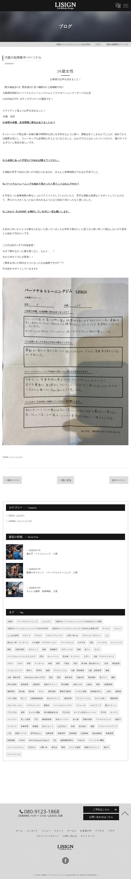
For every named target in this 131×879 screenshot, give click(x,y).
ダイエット (33, 649)
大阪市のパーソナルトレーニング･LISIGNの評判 (27, 628)
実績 (79, 649)
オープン (114, 712)
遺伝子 (106, 747)
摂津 (58, 663)
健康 (48, 670)
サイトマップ (88, 836)
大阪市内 (80, 677)
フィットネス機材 (96, 740)
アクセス (38, 635)
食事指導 (49, 733)
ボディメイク (67, 649)
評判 (41, 656)
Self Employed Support (39, 740)
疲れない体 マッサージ (17, 642)
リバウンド (12, 726)
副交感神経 (97, 733)
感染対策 (68, 698)
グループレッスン (14, 705)
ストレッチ (81, 705)
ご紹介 (108, 691)
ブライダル (12, 712)
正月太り (32, 747)
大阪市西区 (20, 649)
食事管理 (24, 726)
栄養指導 (61, 733)
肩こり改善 (25, 719)
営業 (29, 663)
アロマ (10, 663)
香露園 (35, 726)
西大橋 (22, 691)
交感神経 (84, 733)
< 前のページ (12, 480)
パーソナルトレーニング (27, 621)
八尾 (9, 733)
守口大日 (66, 712)
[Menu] (125, 5)
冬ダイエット (47, 726)
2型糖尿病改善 (37, 698)
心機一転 (43, 747)
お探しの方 (77, 684)
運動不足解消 (65, 691)
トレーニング (116, 642)
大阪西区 (36, 684)
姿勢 (23, 712)
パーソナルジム (67, 642)
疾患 (73, 726)
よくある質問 (13, 635)
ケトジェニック (13, 754)
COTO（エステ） (17, 515)
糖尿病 (118, 691)
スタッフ (26, 635)
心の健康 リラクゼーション (44, 642)
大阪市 (10, 621)
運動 (113, 677)
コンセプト (46, 621)
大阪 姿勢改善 (94, 670)
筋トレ (87, 649)
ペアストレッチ (33, 705)
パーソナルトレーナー (62, 705)
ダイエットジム (60, 670)
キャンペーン (53, 656)
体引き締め (12, 684)
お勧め (89, 684)
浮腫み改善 (87, 719)
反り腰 (75, 719)
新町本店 (68, 677)
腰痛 (107, 670)
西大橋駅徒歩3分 (51, 712)
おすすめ (81, 642)
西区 (51, 677)
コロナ (20, 663)
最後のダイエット (91, 747)
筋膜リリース (20, 733)
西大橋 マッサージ (71, 656)
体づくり (103, 677)
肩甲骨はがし (36, 733)
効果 (44, 649)
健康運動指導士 (67, 740)
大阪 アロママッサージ (103, 656)
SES (54, 740)
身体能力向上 (96, 691)
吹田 (75, 663)
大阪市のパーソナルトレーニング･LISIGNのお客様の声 (75, 628)
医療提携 (109, 733)
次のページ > (119, 480)
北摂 (106, 663)
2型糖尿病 (108, 684)
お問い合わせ (72, 635)
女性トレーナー (62, 719)
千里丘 (66, 663)
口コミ (97, 649)
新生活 (54, 747)
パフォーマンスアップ (107, 726)
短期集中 (53, 649)
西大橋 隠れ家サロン (90, 663)
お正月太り (62, 726)
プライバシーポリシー (91, 635)
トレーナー (12, 719)
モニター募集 (34, 712)
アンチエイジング (103, 719)
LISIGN (22, 740)
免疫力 (118, 719)
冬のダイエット (53, 698)
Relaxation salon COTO (35, 677)
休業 (50, 663)
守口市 (103, 712)
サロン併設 (12, 698)
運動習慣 (114, 698)
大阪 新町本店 (13, 677)
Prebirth (81, 740)
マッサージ (39, 663)
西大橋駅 (65, 684)
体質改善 (116, 663)
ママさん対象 (80, 691)
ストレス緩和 (74, 747)
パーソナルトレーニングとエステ (21, 656)
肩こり (23, 698)
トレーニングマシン (15, 747)
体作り (29, 670)
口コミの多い (100, 698)
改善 (98, 684)
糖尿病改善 (47, 719)
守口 (36, 719)
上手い (86, 656)
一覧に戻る (65, 480)
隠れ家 (31, 691)
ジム (107, 635)
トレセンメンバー (14, 670)
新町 (9, 649)
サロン (41, 691)
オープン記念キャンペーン (85, 712)
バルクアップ (95, 705)
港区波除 (52, 691)
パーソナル (102, 642)
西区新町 (92, 677)
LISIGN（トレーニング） (13, 457)
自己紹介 (82, 726)
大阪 (91, 642)
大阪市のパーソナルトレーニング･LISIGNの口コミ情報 (78, 621)
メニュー (117, 628)
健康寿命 (11, 691)
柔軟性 (46, 705)
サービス (106, 628)
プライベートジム (83, 698)
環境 (63, 747)
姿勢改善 (24, 684)
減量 (92, 726)
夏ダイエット (110, 705)
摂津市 (39, 670)
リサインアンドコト (54, 635)
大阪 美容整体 (77, 670)
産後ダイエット (50, 684)
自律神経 (73, 733)
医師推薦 (11, 740)
